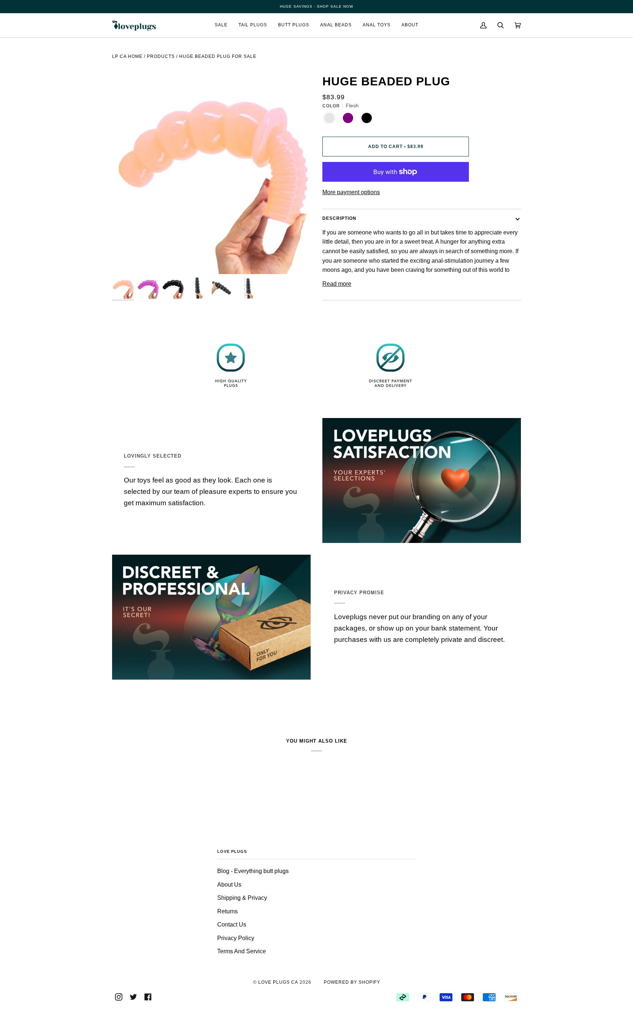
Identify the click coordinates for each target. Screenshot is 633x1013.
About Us (229, 884)
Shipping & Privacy (242, 898)
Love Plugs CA (278, 982)
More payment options (351, 192)
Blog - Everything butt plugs (253, 871)
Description (339, 218)
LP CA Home (127, 56)
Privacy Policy (235, 938)
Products (161, 56)
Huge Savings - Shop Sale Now (316, 6)
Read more (336, 284)
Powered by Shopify (352, 982)
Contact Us (231, 924)
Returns (227, 911)
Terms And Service (241, 951)
